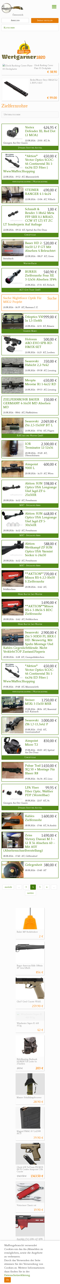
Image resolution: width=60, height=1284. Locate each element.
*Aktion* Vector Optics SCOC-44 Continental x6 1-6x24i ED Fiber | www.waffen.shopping (28, 163)
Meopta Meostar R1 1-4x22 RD (40, 382)
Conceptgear (30, 235)
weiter (30, 893)
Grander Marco (30, 331)
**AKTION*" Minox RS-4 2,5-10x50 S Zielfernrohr (40, 577)
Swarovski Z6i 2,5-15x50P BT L (39, 423)
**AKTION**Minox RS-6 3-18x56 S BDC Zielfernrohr (39, 610)
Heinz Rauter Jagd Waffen (30, 594)
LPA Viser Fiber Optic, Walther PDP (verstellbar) (39, 791)
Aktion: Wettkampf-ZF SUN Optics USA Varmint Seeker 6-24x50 (39, 549)
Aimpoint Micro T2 (31, 742)
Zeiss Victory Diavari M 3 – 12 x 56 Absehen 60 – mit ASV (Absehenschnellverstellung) (29, 843)
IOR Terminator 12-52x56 (39, 445)
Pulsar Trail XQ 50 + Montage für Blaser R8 (40, 769)
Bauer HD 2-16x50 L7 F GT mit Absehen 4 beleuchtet (40, 247)
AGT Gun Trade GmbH (30, 290)
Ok (7, 1279)
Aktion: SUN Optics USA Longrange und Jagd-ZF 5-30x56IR (41, 519)
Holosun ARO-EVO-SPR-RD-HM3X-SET (39, 343)
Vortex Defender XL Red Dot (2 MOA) (40, 131)
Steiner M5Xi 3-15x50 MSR (38, 702)
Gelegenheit (33, 865)
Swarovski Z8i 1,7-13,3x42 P (36, 722)
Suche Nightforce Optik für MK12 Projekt (22, 300)
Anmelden (15, 20)
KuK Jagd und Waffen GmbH (30, 435)
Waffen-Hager (30, 263)
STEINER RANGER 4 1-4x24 (38, 192)
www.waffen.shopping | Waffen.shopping (30, 181)
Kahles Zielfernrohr (33, 818)
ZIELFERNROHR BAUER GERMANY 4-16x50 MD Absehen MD (27, 403)
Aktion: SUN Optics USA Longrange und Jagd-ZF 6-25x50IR (41, 489)
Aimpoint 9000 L (31, 466)
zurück (8, 887)
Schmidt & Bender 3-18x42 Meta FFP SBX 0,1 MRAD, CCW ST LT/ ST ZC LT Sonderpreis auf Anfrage (28, 216)
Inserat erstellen (44, 20)
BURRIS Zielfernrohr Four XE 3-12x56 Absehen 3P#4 (40, 275)
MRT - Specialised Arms (30, 505)
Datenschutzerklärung (17, 1275)
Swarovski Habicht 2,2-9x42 (37, 363)
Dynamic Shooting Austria (30, 148)
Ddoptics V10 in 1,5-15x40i (34, 318)
